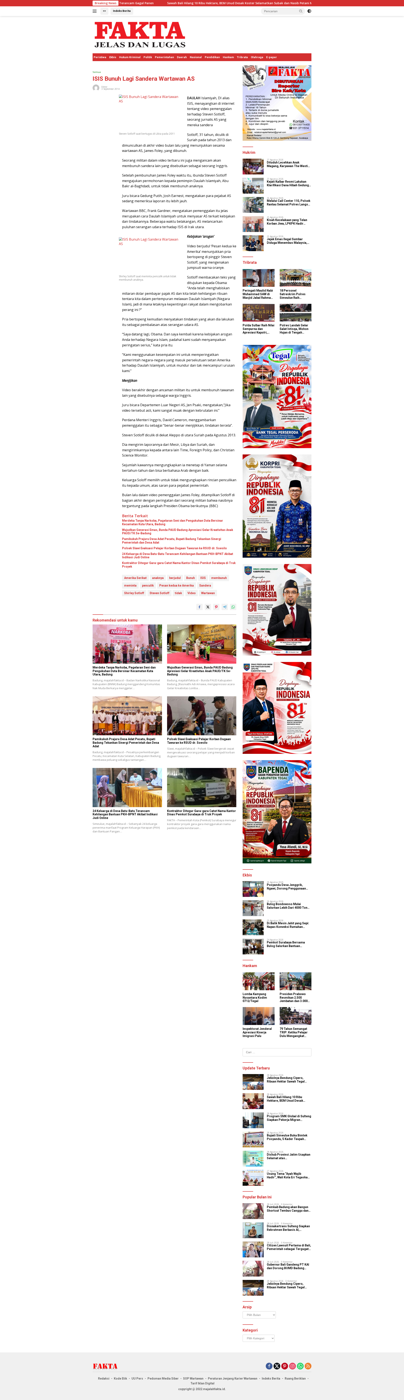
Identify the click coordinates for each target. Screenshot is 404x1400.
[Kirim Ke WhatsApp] (233, 607)
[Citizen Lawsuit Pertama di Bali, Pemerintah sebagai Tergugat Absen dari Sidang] (253, 1249)
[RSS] (308, 1366)
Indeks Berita (122, 10)
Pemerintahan (164, 57)
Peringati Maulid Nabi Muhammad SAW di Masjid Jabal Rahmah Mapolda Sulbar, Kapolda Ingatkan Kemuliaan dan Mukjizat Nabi (258, 294)
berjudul (175, 578)
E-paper (271, 57)
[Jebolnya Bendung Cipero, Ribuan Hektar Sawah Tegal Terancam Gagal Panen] (253, 1082)
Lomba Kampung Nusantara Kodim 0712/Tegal (255, 997)
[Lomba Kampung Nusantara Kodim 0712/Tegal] (258, 981)
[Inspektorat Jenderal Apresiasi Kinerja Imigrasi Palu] (258, 1016)
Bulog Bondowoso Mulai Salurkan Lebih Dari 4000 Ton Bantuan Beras (287, 906)
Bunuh (190, 578)
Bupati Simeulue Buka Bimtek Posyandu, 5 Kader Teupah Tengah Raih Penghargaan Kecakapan (287, 1137)
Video (191, 593)
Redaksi (103, 1378)
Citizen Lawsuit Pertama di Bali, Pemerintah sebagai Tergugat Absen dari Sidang (289, 1247)
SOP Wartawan (193, 1378)
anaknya (158, 578)
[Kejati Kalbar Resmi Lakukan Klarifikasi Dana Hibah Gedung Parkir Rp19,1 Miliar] (253, 186)
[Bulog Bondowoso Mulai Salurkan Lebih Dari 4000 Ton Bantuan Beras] (253, 908)
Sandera (205, 585)
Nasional (196, 57)
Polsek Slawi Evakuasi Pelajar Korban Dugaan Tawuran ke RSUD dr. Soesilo (174, 548)
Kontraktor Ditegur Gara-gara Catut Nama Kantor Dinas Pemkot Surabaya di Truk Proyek (179, 564)
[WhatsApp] (300, 1366)
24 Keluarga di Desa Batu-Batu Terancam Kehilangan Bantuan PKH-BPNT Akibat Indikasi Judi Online (177, 555)
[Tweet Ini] (208, 607)
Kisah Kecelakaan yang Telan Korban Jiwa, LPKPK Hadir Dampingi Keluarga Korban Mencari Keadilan (287, 221)
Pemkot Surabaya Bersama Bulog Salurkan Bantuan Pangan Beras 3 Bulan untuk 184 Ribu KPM (289, 944)
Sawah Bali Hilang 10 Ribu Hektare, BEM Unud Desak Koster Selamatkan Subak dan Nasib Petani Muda (171, 3)
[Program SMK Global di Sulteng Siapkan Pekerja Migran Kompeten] (253, 1120)
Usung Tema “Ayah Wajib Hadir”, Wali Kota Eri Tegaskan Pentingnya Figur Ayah (288, 1175)
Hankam (228, 57)
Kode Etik (120, 1378)
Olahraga (257, 57)
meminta (130, 585)
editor (104, 86)
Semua (97, 72)
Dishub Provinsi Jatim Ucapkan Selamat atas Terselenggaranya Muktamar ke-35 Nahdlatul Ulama (288, 1156)
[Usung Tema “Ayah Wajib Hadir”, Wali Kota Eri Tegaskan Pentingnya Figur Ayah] (253, 1178)
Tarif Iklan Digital (202, 1383)
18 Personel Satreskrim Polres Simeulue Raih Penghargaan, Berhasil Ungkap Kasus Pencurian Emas (293, 294)
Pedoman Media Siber (163, 1378)
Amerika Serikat (135, 578)
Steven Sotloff (159, 593)
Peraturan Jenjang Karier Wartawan (232, 1378)
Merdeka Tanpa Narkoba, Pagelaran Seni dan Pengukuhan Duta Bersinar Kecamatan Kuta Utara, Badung (172, 522)
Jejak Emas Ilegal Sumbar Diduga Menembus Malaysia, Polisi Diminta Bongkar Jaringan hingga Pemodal (287, 241)
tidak (178, 593)
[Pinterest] (284, 1366)
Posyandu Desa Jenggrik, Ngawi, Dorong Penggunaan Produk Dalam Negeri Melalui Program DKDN (287, 886)
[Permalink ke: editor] (96, 88)
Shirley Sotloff (134, 593)
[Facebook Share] (199, 607)
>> (104, 10)
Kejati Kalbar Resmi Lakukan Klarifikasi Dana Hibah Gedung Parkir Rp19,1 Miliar (288, 183)
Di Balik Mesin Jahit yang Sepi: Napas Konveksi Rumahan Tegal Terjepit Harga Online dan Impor (289, 925)
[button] (301, 11)
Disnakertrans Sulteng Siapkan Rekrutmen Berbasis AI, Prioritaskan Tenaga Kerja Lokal (288, 1228)
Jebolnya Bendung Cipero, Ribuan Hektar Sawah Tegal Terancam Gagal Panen (286, 1079)
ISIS (203, 578)
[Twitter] (277, 1366)
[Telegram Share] (225, 607)
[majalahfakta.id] (140, 34)
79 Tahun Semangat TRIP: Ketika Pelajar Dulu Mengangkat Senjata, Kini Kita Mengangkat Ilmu (294, 1032)
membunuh (219, 578)
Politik (148, 57)
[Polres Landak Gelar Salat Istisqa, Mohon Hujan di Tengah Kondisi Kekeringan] (295, 313)
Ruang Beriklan (295, 1378)
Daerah (182, 57)
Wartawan (208, 593)
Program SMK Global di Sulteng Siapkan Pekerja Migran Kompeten (309, 3)
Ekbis (112, 57)
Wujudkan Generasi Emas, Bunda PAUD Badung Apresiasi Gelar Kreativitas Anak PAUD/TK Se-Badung (177, 531)
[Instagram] (292, 1366)
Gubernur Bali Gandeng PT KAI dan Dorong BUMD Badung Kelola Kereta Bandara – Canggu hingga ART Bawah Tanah (288, 1266)
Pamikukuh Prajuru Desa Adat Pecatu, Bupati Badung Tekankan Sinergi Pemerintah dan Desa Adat (171, 540)
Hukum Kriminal (130, 57)
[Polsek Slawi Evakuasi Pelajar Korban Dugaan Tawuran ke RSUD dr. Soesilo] (202, 715)
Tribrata (242, 57)
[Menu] (95, 11)
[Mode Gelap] (309, 11)
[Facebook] (269, 1366)
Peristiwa (100, 57)
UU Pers (137, 1378)
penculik (148, 585)
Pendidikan (212, 57)
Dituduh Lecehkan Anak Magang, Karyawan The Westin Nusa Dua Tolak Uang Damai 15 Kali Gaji (288, 164)
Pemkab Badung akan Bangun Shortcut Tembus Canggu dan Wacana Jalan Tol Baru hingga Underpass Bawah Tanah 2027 (288, 1208)
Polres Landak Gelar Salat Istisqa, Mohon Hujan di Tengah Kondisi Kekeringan (294, 329)
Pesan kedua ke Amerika (176, 585)
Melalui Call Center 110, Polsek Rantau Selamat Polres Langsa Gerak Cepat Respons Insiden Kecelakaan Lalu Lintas (288, 202)
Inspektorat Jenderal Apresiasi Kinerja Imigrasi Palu (257, 1032)
